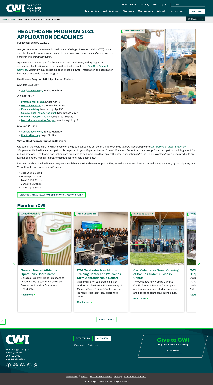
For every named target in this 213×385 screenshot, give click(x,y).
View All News (106, 320)
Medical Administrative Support (38, 120)
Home (4, 19)
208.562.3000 (13, 356)
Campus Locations (15, 359)
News (124, 4)
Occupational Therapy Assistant (38, 113)
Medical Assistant (31, 105)
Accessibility (72, 376)
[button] (199, 263)
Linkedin (22, 365)
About (161, 11)
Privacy (118, 376)
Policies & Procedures (101, 376)
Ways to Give (173, 351)
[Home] (17, 339)
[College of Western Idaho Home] (23, 8)
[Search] (203, 4)
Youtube (36, 365)
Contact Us (93, 345)
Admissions (110, 11)
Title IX (84, 376)
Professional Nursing (32, 101)
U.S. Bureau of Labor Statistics (168, 146)
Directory (144, 4)
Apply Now (197, 11)
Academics (91, 11)
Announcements (133, 31)
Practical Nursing (30, 135)
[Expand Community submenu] (145, 14)
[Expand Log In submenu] (162, 7)
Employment (80, 345)
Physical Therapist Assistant (36, 116)
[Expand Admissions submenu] (111, 14)
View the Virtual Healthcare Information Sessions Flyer (51, 195)
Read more (44, 294)
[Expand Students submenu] (128, 14)
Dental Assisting (30, 109)
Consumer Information (135, 376)
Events (133, 4)
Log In (163, 4)
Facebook (8, 365)
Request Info (177, 11)
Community (145, 11)
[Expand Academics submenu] (91, 14)
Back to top (3, 322)
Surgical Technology (32, 90)
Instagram (15, 365)
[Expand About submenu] (161, 14)
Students (128, 11)
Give (154, 4)
